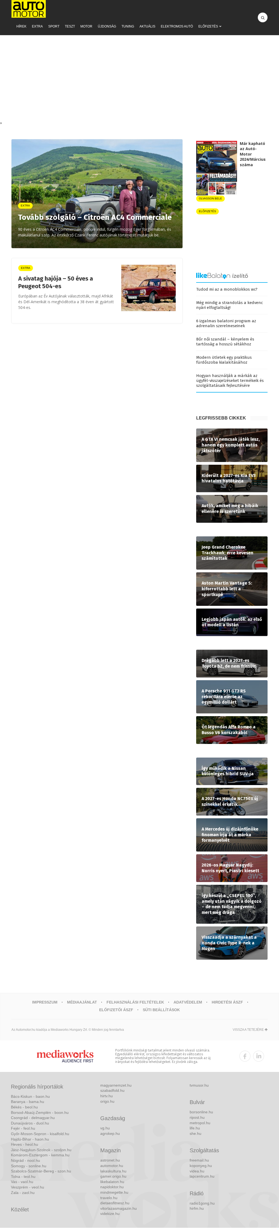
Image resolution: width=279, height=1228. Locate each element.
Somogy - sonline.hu (28, 1166)
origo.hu (107, 1101)
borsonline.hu (201, 1112)
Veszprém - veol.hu (27, 1187)
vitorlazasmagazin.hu (118, 1208)
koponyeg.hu (201, 1165)
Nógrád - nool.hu (25, 1160)
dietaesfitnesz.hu (114, 1203)
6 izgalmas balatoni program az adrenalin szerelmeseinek (226, 323)
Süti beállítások (161, 1010)
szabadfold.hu (112, 1090)
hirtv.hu (106, 1096)
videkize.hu (110, 1213)
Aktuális (147, 26)
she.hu (195, 1133)
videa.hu (197, 1171)
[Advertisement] (139, 79)
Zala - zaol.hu (23, 1192)
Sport (53, 26)
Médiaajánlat (82, 1002)
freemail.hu (199, 1160)
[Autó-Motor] (28, 9)
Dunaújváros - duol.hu (30, 1123)
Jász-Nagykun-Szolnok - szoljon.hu (41, 1150)
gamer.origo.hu (113, 1176)
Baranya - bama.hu (27, 1101)
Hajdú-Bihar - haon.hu (30, 1139)
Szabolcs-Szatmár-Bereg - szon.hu (41, 1171)
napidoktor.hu (112, 1187)
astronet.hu (110, 1160)
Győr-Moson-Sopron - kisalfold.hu (40, 1134)
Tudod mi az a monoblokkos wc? (226, 289)
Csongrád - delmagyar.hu (33, 1117)
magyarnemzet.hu (116, 1085)
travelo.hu (108, 1198)
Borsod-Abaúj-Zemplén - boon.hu (40, 1112)
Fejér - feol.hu (23, 1128)
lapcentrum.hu (202, 1176)
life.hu (195, 1128)
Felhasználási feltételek (135, 1002)
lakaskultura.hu (113, 1171)
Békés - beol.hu (24, 1107)
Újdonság (107, 26)
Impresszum (44, 1002)
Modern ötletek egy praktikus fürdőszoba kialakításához (224, 360)
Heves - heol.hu (24, 1144)
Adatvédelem (188, 1002)
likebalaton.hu (112, 1182)
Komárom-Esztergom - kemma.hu (40, 1155)
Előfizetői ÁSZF (116, 1010)
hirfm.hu (197, 1208)
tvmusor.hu (199, 1085)
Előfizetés (208, 26)
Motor (86, 26)
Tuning (128, 26)
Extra (37, 26)
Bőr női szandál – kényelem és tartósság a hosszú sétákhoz (225, 341)
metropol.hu (200, 1123)
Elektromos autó (177, 26)
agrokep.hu (110, 1133)
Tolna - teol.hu (23, 1176)
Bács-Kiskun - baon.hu (30, 1096)
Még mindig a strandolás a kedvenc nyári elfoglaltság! (229, 305)
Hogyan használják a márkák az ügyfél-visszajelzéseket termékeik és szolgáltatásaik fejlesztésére (230, 380)
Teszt (70, 26)
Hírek (21, 26)
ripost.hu (197, 1117)
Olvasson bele (210, 198)
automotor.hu (111, 1165)
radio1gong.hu (202, 1203)
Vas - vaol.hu (22, 1182)
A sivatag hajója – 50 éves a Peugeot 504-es (55, 282)
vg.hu (105, 1128)
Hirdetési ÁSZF (227, 1002)
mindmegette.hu (114, 1192)
